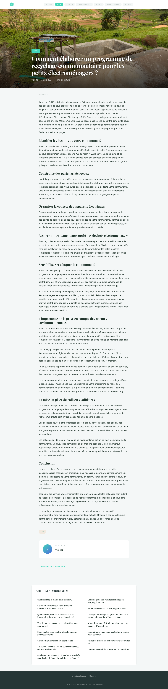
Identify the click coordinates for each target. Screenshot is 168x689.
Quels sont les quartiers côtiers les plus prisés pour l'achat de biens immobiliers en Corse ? (58, 656)
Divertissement (84, 4)
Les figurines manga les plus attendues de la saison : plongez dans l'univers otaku (108, 615)
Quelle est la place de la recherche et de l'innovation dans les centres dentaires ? (55, 615)
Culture (70, 4)
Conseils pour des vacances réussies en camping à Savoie (106, 601)
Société (128, 4)
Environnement (113, 4)
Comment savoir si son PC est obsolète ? (55, 640)
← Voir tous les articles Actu (52, 566)
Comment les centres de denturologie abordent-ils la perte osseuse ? (54, 607)
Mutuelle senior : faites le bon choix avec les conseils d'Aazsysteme (108, 624)
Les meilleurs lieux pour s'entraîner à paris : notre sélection (108, 633)
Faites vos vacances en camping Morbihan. (107, 608)
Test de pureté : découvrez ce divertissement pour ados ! (57, 624)
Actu (59, 4)
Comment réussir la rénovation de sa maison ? (109, 649)
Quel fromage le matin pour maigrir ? (54, 599)
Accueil (49, 4)
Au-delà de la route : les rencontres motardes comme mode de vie (58, 648)
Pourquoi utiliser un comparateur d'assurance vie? (109, 642)
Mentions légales (79, 676)
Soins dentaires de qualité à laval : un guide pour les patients (57, 633)
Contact (92, 676)
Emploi (98, 4)
